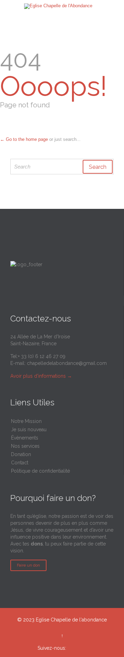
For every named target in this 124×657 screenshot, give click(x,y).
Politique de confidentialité (40, 471)
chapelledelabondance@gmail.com (67, 363)
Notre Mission (26, 421)
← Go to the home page (24, 139)
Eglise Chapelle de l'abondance (71, 619)
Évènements (24, 438)
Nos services (25, 446)
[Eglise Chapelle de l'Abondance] (58, 6)
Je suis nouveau (28, 429)
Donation (21, 454)
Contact (19, 462)
